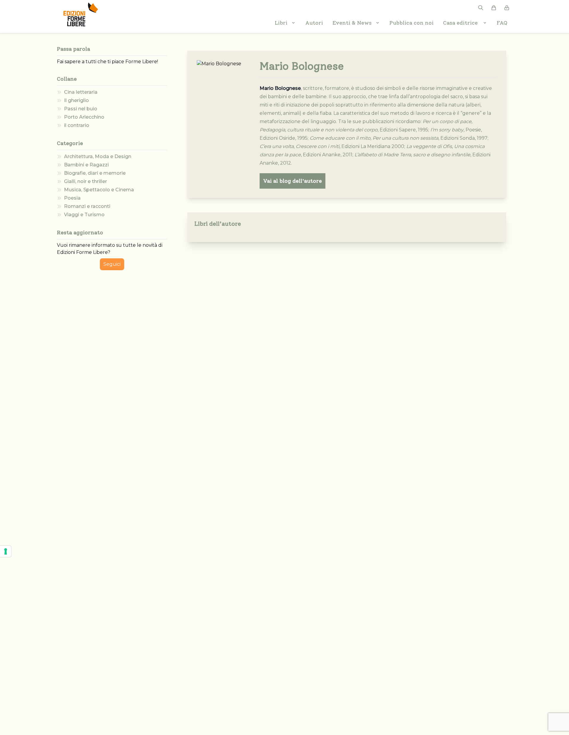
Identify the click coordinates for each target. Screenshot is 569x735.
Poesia (72, 198)
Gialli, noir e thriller (85, 181)
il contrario (76, 125)
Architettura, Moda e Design (97, 156)
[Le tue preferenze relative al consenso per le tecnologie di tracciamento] (5, 551)
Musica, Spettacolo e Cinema (99, 189)
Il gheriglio (76, 100)
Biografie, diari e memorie (95, 173)
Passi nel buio (80, 109)
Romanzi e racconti (87, 206)
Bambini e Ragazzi (86, 165)
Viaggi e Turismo (84, 214)
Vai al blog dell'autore (292, 181)
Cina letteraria (81, 92)
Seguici (112, 264)
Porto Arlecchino (84, 117)
